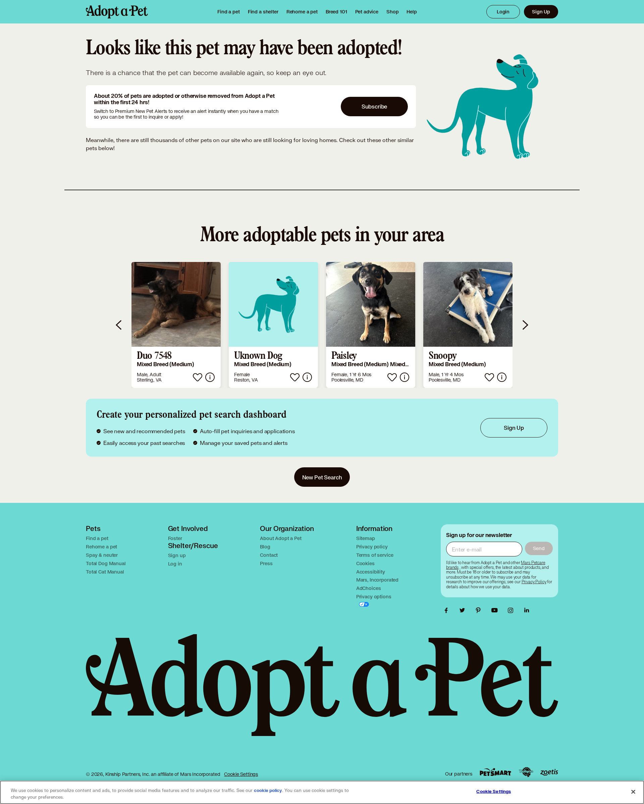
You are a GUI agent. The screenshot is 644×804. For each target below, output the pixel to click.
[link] (302, 12)
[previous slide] (119, 325)
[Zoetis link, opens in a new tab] (549, 772)
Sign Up (541, 11)
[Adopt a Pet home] (117, 11)
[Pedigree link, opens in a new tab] (526, 772)
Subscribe (374, 106)
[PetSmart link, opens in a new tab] (495, 772)
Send (539, 548)
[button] (176, 325)
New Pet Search (322, 477)
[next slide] (525, 325)
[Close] (633, 791)
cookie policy (268, 790)
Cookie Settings (241, 774)
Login (503, 11)
